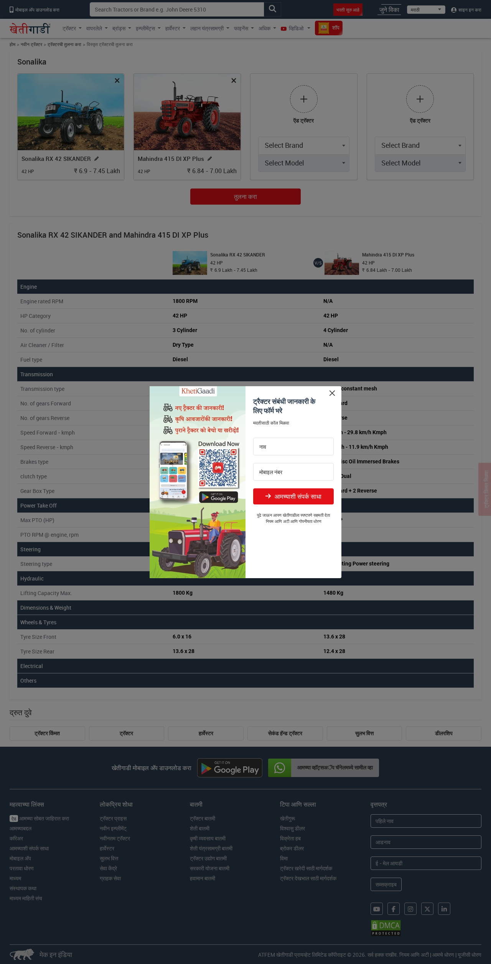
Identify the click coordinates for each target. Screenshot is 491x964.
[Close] (332, 393)
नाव (262, 447)
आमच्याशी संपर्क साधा (298, 496)
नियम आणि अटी (277, 521)
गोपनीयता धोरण (310, 521)
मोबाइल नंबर (270, 472)
